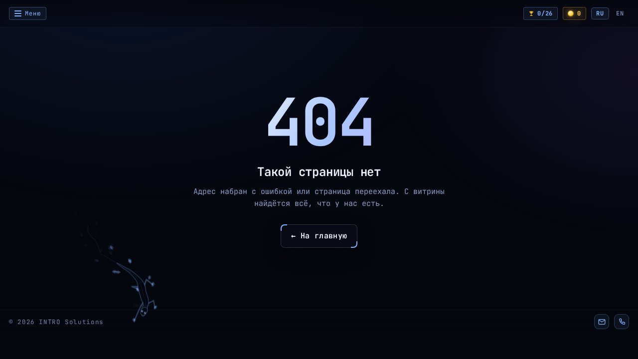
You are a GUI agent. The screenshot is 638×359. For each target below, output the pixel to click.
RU (600, 13)
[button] (601, 321)
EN (620, 13)
